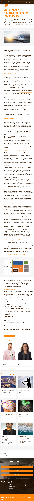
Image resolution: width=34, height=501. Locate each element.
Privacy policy (27, 485)
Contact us (17, 467)
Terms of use (27, 484)
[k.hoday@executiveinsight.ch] (19, 364)
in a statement (29, 53)
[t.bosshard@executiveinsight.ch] (3, 364)
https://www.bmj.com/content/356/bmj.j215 (15, 322)
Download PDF (9, 335)
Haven (25, 105)
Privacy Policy (3, 497)
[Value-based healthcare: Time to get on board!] (1, 455)
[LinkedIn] (5, 364)
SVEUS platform (13, 87)
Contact (30, 2)
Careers (17, 474)
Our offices (17, 470)
